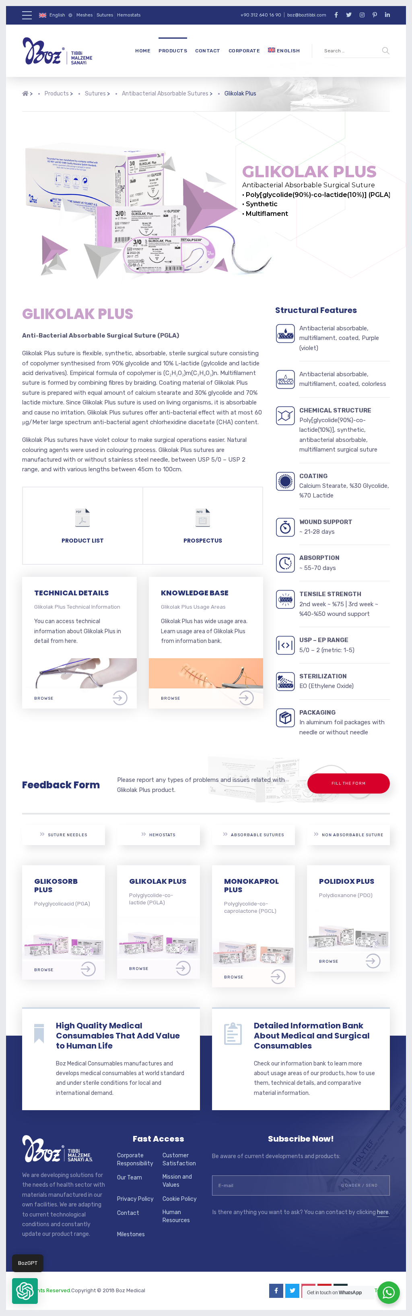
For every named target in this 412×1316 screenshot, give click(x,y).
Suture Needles (67, 835)
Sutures (105, 15)
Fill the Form (349, 783)
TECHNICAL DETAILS (71, 593)
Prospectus (202, 541)
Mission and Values (177, 1180)
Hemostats (128, 15)
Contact (207, 51)
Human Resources (176, 1216)
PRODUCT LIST (83, 541)
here (383, 1212)
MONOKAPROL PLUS (251, 885)
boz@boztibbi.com (306, 15)
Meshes (84, 15)
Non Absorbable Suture (352, 835)
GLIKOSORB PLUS (56, 885)
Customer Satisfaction (179, 1159)
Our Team (129, 1177)
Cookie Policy (180, 1199)
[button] (25, 1291)
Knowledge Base (195, 593)
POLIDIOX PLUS (346, 881)
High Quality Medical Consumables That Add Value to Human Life (118, 1035)
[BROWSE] (79, 662)
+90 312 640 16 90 (261, 15)
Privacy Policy (135, 1199)
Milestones (131, 1234)
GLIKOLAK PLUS (157, 881)
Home (142, 51)
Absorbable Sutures (257, 835)
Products (173, 51)
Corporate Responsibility (135, 1159)
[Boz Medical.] (25, 100)
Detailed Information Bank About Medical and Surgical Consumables (312, 1035)
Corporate (244, 51)
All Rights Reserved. (46, 1290)
